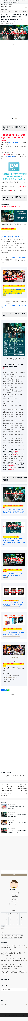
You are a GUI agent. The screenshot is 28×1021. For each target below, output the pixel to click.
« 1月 (2, 928)
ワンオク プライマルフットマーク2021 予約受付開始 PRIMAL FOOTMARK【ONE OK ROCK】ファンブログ (13, 954)
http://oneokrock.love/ (11, 677)
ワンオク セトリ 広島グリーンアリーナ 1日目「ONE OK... (17, 815)
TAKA (17, 935)
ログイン (16, 775)
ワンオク (20, 937)
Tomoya (21, 935)
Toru (2, 937)
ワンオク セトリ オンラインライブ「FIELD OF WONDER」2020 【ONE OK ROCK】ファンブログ (13, 960)
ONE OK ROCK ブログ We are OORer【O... (17, 823)
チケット (6, 937)
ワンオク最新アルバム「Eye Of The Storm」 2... (16, 807)
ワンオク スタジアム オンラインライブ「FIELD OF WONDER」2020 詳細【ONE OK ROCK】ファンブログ (13, 972)
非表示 (15, 118)
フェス (11, 937)
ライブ (15, 937)
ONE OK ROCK (8, 935)
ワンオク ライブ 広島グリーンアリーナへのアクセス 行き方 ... (17, 831)
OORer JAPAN (12, 23)
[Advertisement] (14, 63)
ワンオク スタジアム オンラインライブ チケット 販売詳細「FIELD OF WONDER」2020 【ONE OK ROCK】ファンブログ (13, 966)
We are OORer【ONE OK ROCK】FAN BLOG (14, 1015)
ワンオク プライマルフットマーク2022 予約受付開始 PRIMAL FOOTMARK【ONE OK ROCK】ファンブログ (13, 947)
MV (2, 935)
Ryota (13, 935)
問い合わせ (4, 1004)
